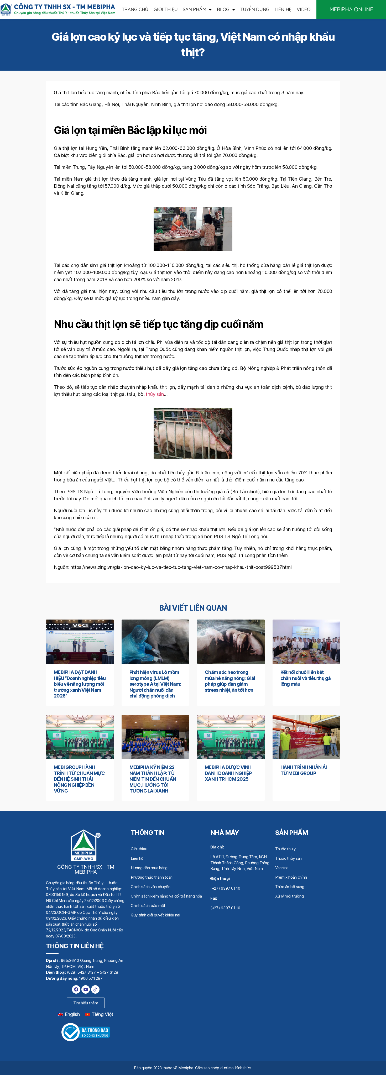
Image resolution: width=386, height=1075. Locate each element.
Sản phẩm (194, 9)
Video (304, 9)
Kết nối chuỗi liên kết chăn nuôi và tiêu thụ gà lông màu (305, 678)
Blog (223, 9)
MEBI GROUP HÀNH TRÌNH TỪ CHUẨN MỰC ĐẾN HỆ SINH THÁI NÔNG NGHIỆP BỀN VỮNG (79, 779)
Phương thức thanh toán (152, 877)
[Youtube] (85, 989)
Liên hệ (283, 9)
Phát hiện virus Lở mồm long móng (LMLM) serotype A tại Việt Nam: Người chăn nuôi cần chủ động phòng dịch (155, 684)
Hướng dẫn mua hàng (149, 867)
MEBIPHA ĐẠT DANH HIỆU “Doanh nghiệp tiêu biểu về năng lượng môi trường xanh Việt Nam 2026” (80, 684)
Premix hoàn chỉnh (291, 877)
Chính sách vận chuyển (150, 886)
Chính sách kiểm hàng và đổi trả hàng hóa (166, 896)
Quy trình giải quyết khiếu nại (155, 915)
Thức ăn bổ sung (289, 886)
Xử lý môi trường (289, 896)
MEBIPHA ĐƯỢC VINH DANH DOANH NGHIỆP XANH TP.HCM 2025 (228, 773)
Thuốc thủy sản (288, 858)
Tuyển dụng (254, 9)
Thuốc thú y (285, 848)
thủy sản (155, 394)
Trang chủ (135, 9)
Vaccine (282, 867)
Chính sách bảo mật (148, 905)
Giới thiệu (166, 9)
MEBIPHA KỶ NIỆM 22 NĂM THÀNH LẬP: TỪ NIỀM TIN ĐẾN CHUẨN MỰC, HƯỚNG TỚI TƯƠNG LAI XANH (152, 779)
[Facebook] (76, 989)
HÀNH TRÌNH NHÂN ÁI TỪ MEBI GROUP (303, 770)
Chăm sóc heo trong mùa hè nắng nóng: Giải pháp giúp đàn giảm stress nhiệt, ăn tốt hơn (230, 681)
